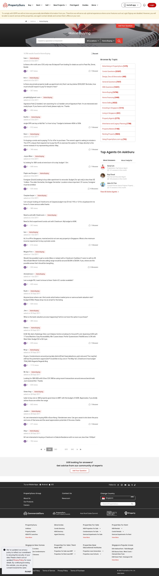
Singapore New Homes (35, 545)
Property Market (111, 129)
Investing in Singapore (113, 108)
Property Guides (30, 531)
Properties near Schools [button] (91, 554)
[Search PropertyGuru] (132, 504)
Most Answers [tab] (109, 160)
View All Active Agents (108, 192)
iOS (52, 484)
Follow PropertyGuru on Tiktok (134, 485)
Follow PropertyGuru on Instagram (121, 485)
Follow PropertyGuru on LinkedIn (128, 485)
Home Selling (109, 103)
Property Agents (111, 118)
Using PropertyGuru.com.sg (114, 139)
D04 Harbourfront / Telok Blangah (122, 549)
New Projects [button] (59, 5)
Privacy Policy (18, 560)
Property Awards (61, 513)
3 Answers (94, 267)
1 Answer (94, 71)
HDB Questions (110, 87)
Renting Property (111, 134)
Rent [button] (38, 5)
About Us (27, 498)
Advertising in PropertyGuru (115, 66)
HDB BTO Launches (31, 534)
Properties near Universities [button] (92, 551)
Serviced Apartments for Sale (92, 534)
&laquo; (41, 449)
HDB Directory (58, 531)
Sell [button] (46, 5)
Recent (95, 54)
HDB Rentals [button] (116, 528)
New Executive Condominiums (35, 551)
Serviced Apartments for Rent (121, 534)
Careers (26, 505)
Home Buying (34, 58)
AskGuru (28, 528)
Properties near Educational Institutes (92, 546)
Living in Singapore (111, 113)
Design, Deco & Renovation (114, 77)
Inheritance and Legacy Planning (116, 124)
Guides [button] (85, 5)
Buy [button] (29, 5)
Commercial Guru (34, 513)
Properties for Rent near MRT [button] (63, 554)
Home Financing (110, 97)
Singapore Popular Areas (122, 545)
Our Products (28, 502)
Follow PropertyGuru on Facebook (117, 485)
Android (44, 484)
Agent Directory (59, 534)
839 (66, 449)
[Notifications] (144, 5)
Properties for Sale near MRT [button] (63, 551)
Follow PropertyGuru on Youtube (125, 485)
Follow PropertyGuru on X (132, 485)
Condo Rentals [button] (117, 531)
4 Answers (94, 189)
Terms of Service (48, 571)
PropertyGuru (31, 525)
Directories (58, 525)
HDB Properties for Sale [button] (91, 528)
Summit (89, 513)
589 (55, 449)
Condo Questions (111, 71)
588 (49, 449)
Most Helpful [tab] (126, 160)
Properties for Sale (91, 525)
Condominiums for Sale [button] (91, 531)
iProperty (130, 513)
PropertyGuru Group (32, 493)
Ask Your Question (125, 26)
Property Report (112, 513)
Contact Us (67, 493)
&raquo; (77, 449)
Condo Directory (59, 528)
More (94, 5)
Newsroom (66, 498)
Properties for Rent (120, 525)
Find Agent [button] (74, 5)
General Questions (111, 82)
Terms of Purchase (77, 571)
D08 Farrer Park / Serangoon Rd (122, 557)
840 (72, 449)
